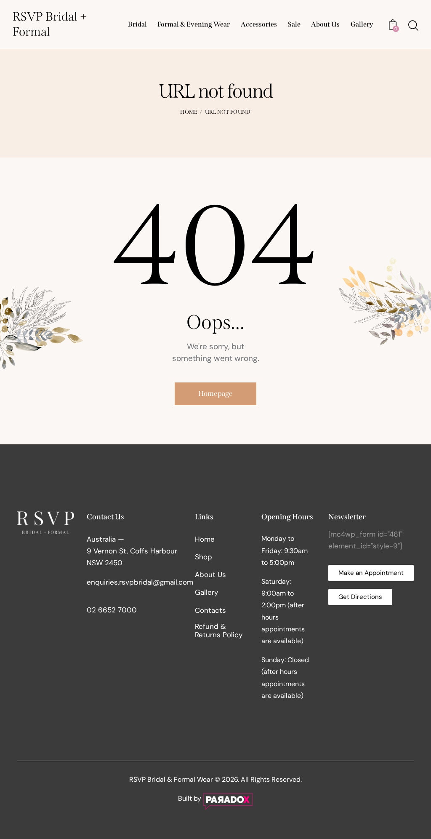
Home (188, 112)
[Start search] (413, 25)
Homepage (215, 393)
